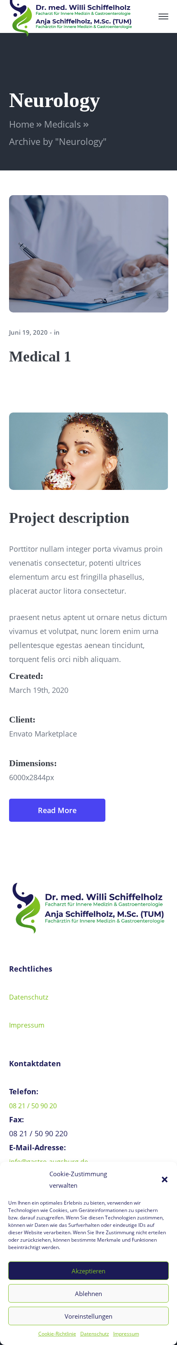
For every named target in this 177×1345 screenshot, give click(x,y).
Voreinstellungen (88, 1316)
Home (21, 124)
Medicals (62, 124)
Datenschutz (94, 1333)
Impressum (126, 1333)
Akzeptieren (88, 1271)
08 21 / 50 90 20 (33, 1105)
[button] (165, 1179)
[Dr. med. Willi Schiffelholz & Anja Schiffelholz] (71, 16)
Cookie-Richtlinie (57, 1333)
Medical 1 (40, 356)
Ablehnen (88, 1293)
